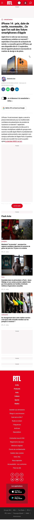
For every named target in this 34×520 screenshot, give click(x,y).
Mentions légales (17, 446)
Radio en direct (17, 421)
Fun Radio (21, 510)
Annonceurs (17, 516)
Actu (17, 392)
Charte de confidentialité (17, 449)
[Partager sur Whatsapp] (8, 89)
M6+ (14, 510)
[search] (30, 3)
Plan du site (17, 468)
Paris (2, 277)
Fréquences (17, 425)
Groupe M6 (7, 510)
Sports (17, 400)
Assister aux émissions (17, 410)
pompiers (4, 241)
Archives (17, 428)
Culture (17, 396)
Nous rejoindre (17, 460)
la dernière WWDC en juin (13, 141)
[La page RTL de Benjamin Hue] (3, 79)
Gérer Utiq (17, 457)
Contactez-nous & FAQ (17, 438)
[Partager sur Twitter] (12, 89)
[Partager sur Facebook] (3, 89)
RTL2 (28, 510)
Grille (17, 385)
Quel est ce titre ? (17, 417)
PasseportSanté (18, 513)
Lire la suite (17, 206)
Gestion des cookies (17, 453)
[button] (19, 3)
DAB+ (27, 513)
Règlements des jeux (17, 442)
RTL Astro (8, 513)
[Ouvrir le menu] (2, 3)
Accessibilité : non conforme (17, 464)
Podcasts (17, 389)
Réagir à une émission (17, 413)
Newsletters (17, 432)
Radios (17, 404)
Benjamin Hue (11, 78)
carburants (4, 314)
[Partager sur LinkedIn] (17, 89)
